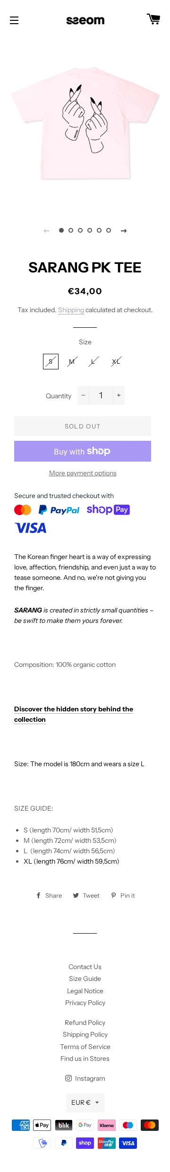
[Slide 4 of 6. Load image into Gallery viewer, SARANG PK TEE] (89, 230)
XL (116, 361)
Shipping (71, 310)
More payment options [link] (83, 473)
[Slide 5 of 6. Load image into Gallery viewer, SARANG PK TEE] (99, 230)
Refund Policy (85, 1022)
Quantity (58, 396)
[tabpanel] (85, 123)
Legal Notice (85, 991)
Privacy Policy (85, 1002)
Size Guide (85, 978)
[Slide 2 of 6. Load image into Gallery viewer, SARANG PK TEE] (71, 230)
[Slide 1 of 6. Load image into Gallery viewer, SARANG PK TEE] (61, 230)
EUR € (81, 1102)
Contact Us (85, 966)
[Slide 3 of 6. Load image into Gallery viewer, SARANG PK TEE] (80, 230)
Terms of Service (85, 1046)
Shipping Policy (85, 1034)
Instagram (89, 1078)
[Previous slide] (46, 230)
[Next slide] (123, 230)
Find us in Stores (85, 1058)
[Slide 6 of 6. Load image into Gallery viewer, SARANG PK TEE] (108, 230)
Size (85, 342)
